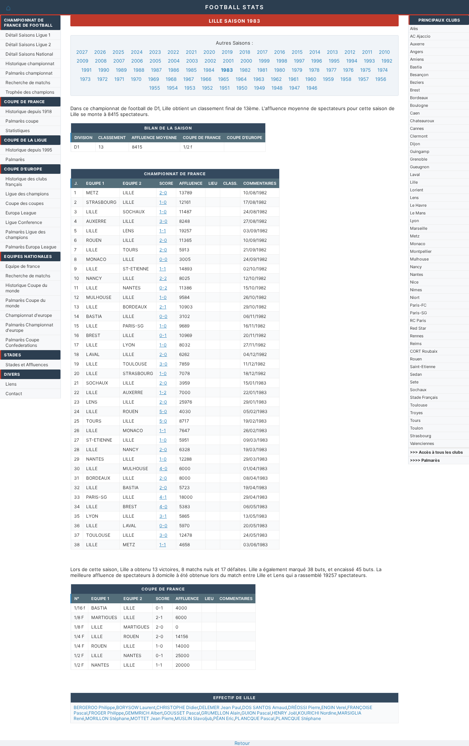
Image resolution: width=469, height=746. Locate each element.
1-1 (162, 230)
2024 (137, 52)
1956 (380, 79)
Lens (414, 197)
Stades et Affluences (26, 364)
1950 (241, 88)
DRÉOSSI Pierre (304, 707)
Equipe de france (22, 266)
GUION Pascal (256, 713)
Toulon (416, 428)
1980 (279, 70)
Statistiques (17, 130)
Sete (414, 382)
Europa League (20, 212)
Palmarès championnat (28, 73)
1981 (262, 70)
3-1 (163, 516)
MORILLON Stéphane (107, 718)
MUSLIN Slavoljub (193, 718)
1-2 (162, 392)
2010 (384, 52)
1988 (138, 70)
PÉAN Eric (223, 718)
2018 (244, 52)
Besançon (419, 74)
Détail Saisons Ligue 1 (28, 35)
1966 (205, 79)
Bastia (416, 67)
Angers (416, 51)
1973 (85, 79)
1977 (331, 70)
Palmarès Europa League (30, 247)
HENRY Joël (284, 713)
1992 (386, 61)
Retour (242, 743)
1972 (102, 79)
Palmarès (15, 159)
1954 (172, 88)
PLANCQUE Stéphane (298, 718)
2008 (101, 61)
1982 (245, 70)
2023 (155, 52)
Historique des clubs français (26, 181)
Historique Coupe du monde (26, 287)
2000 (246, 61)
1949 (259, 88)
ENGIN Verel (333, 707)
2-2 (163, 278)
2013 (332, 52)
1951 (224, 88)
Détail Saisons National (29, 54)
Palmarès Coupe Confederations (22, 342)
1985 (191, 70)
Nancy (416, 266)
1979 (297, 70)
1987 (156, 70)
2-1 (162, 307)
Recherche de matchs (27, 82)
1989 (121, 70)
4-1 (163, 497)
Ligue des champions (27, 193)
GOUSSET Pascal (182, 713)
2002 (210, 61)
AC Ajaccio (420, 36)
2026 (100, 52)
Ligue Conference (23, 222)
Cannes (417, 128)
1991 (86, 70)
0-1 (163, 335)
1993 (369, 61)
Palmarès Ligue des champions (25, 234)
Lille (414, 182)
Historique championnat (29, 63)
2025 (118, 52)
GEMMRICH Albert (144, 713)
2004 (174, 61)
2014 (314, 52)
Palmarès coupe (21, 121)
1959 (328, 79)
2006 (137, 61)
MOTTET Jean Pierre (152, 718)
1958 (345, 79)
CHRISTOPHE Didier (177, 707)
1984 (208, 70)
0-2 (163, 287)
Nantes (416, 274)
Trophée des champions (29, 92)
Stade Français (424, 397)
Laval (415, 174)
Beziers (417, 82)
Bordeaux (419, 97)
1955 (154, 88)
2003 (192, 61)
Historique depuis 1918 (28, 111)
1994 (351, 61)
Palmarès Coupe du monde (25, 302)
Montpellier (421, 251)
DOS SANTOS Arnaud (264, 707)
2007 (119, 61)
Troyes (416, 412)
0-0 (163, 259)
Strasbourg (420, 435)
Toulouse (418, 405)
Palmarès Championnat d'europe (29, 327)
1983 (227, 70)
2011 (367, 52)
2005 (155, 61)
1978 (314, 70)
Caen (415, 113)
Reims (416, 343)
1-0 (163, 202)
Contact (13, 393)
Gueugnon (419, 166)
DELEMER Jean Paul (220, 707)
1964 (241, 79)
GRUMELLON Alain (220, 713)
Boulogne (419, 105)
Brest (415, 90)
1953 (189, 88)
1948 (277, 88)
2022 (173, 52)
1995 (334, 61)
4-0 (163, 468)
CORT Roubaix (423, 351)
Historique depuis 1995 (28, 150)
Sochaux (418, 389)
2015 (297, 52)
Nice (414, 282)
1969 (153, 79)
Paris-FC (418, 305)
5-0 (163, 411)
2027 (82, 52)
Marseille (418, 228)
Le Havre (418, 205)
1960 (310, 79)
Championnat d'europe (28, 315)
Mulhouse (419, 259)
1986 (173, 70)
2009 (82, 61)
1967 (188, 79)
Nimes (416, 289)
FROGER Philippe (106, 713)
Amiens (417, 59)
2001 (228, 61)
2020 (209, 52)
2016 (279, 52)
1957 (363, 79)
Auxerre (417, 43)
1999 (264, 61)
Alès (414, 28)
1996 (316, 61)
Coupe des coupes (24, 203)
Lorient (416, 189)
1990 (103, 70)
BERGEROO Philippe (94, 707)
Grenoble (418, 159)
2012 (349, 52)
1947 (294, 88)
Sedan (416, 374)
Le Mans (418, 212)
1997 (299, 61)
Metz (415, 236)
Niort (415, 297)
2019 (227, 52)
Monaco (417, 243)
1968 (171, 79)
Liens (10, 384)
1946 (311, 88)
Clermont (419, 136)
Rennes (417, 335)
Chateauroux (422, 120)
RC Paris (418, 320)
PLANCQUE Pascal (254, 718)
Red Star (418, 328)
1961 (293, 79)
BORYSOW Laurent (135, 707)
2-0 (163, 192)
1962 (276, 79)
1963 (258, 79)
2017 (262, 52)
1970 (136, 79)
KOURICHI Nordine (317, 713)
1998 (281, 61)
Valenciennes (422, 443)
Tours (415, 420)
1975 (365, 70)
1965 (223, 79)
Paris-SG (418, 312)
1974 (382, 70)
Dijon (415, 143)
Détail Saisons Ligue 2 (28, 44)
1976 (348, 70)
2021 (191, 52)
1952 (207, 88)
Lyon (414, 220)
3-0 (163, 221)
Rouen (416, 358)
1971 (119, 79)
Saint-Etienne (422, 366)
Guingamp (419, 151)
